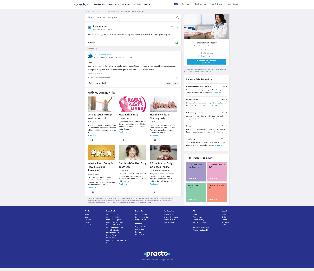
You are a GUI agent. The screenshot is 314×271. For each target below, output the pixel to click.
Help (195, 214)
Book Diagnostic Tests (114, 222)
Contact (88, 225)
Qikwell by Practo (171, 217)
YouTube (225, 222)
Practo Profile (140, 220)
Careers (88, 220)
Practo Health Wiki (200, 230)
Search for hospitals (113, 220)
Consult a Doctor (112, 230)
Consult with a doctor (99, 11)
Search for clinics (112, 217)
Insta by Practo (170, 214)
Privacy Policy (198, 220)
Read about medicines (114, 227)
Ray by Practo (140, 227)
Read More (217, 93)
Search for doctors (113, 214)
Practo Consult (141, 214)
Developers (197, 217)
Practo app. (210, 71)
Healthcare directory (201, 227)
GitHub (225, 225)
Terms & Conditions (200, 222)
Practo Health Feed (142, 217)
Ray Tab (138, 232)
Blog (86, 217)
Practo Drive (111, 235)
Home (88, 11)
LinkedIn (225, 220)
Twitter (225, 217)
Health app (110, 238)
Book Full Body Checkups (116, 240)
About (87, 214)
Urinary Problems (113, 11)
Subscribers (197, 225)
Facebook (225, 214)
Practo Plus (110, 243)
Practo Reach (140, 229)
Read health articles (113, 225)
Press (87, 222)
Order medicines (112, 232)
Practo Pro (139, 234)
